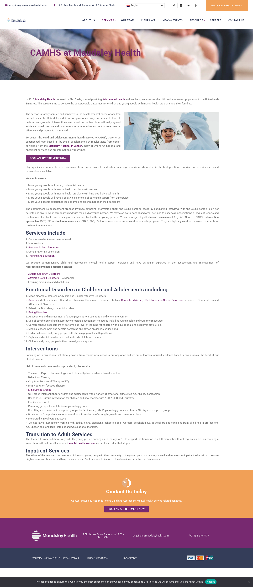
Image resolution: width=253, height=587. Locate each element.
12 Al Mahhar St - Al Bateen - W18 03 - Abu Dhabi (86, 5)
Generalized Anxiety (132, 300)
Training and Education (41, 255)
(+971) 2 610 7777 (199, 535)
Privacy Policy (129, 558)
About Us (88, 20)
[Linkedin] (195, 5)
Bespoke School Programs (43, 247)
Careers (216, 20)
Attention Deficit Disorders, (43, 277)
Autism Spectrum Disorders (44, 273)
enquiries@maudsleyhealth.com (28, 5)
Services (108, 20)
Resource (196, 20)
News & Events (172, 20)
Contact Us (236, 20)
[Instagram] (180, 5)
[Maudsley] (16, 20)
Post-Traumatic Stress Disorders (164, 300)
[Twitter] (188, 5)
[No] (248, 582)
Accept (211, 581)
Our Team (127, 20)
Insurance (148, 20)
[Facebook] (174, 5)
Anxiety (32, 300)
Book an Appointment (226, 5)
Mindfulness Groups (39, 389)
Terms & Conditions (97, 558)
